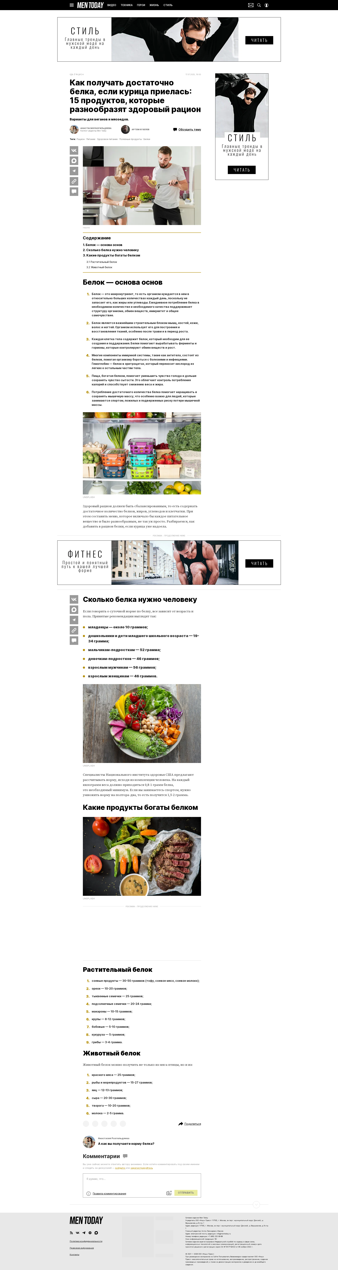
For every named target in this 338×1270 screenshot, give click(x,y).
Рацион (80, 74)
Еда (71, 74)
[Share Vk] (74, 150)
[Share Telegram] (74, 171)
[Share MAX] (74, 160)
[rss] (71, 1232)
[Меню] (72, 5)
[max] (96, 1232)
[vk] (77, 1232)
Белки (147, 139)
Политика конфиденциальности (86, 1241)
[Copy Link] (74, 181)
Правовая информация (82, 1248)
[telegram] (84, 1232)
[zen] (90, 1232)
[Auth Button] (266, 5)
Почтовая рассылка (251, 5)
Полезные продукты (130, 139)
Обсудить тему (189, 129)
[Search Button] (259, 5)
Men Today (90, 5)
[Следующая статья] (169, 1204)
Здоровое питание (107, 139)
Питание (90, 139)
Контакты (74, 1254)
